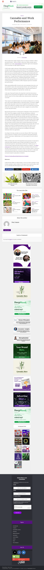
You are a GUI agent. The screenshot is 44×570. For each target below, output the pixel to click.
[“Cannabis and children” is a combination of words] (18, 449)
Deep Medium (30, 568)
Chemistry (15, 531)
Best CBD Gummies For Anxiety (16, 203)
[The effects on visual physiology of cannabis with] (25, 441)
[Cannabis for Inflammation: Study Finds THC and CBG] (18, 433)
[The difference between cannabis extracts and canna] (18, 441)
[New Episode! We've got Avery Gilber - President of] (18, 464)
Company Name (16, 495)
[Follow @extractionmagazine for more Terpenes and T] (18, 456)
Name (14, 490)
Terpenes (14, 527)
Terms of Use (9, 567)
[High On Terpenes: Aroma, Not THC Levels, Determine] (25, 433)
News (14, 540)
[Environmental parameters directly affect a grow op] (25, 456)
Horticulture (15, 535)
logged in (11, 239)
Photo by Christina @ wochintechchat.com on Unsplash (16, 156)
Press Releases (16, 542)
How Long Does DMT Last (16, 196)
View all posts (7, 230)
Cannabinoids (15, 526)
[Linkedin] (24, 552)
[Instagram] (15, 552)
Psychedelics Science (17, 529)
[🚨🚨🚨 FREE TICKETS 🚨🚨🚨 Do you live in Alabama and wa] (25, 449)
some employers (18, 63)
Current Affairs (15, 537)
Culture (22, 15)
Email (14, 484)
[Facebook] (19, 552)
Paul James (30, 24)
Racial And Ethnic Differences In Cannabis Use (35, 210)
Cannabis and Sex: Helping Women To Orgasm (36, 196)
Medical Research (16, 533)
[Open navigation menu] (3, 1)
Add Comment (23, 24)
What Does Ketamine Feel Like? (35, 203)
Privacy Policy (4, 567)
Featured (36, 194)
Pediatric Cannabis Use (16, 210)
